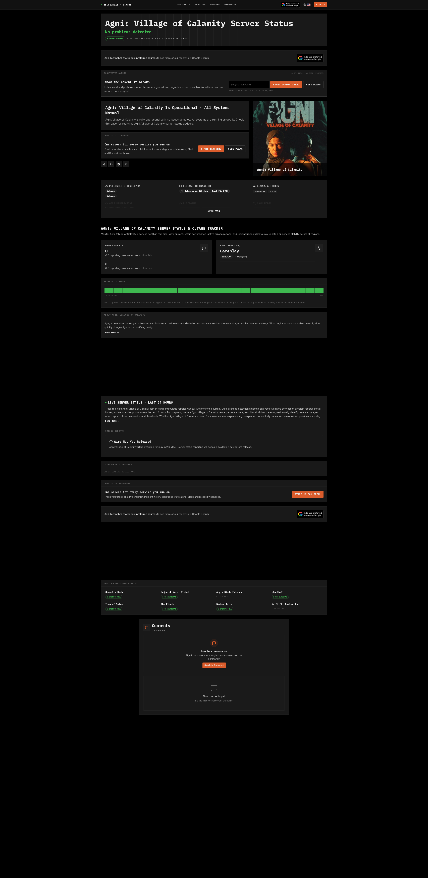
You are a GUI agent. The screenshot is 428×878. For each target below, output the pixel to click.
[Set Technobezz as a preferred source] (290, 5)
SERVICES (200, 4)
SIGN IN (320, 4)
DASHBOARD (230, 4)
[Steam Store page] (119, 164)
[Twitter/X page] (126, 164)
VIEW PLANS (313, 84)
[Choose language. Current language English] (307, 5)
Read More (110, 332)
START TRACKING (211, 148)
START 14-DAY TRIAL (286, 84)
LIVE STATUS (183, 4)
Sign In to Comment (214, 665)
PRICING (215, 4)
